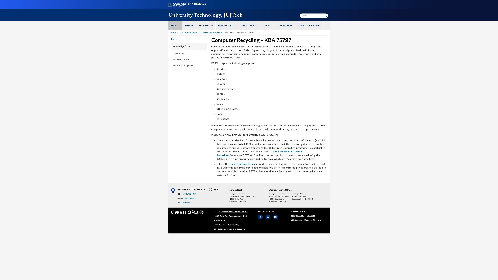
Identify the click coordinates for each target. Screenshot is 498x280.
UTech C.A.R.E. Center (309, 25)
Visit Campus (296, 220)
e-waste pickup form (241, 164)
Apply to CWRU (297, 216)
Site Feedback (184, 203)
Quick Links (178, 53)
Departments (249, 25)
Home (173, 33)
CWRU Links (298, 211)
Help (173, 25)
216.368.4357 (190, 194)
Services (189, 25)
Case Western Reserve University (234, 211)
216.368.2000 (219, 220)
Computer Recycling (212, 33)
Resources (204, 25)
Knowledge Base (192, 33)
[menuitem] (175, 25)
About (268, 25)
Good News (286, 25)
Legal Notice (219, 225)
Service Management (183, 65)
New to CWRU (225, 25)
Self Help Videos (181, 59)
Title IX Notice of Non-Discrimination (229, 229)
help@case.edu (190, 198)
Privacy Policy (233, 225)
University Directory (312, 220)
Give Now (311, 216)
